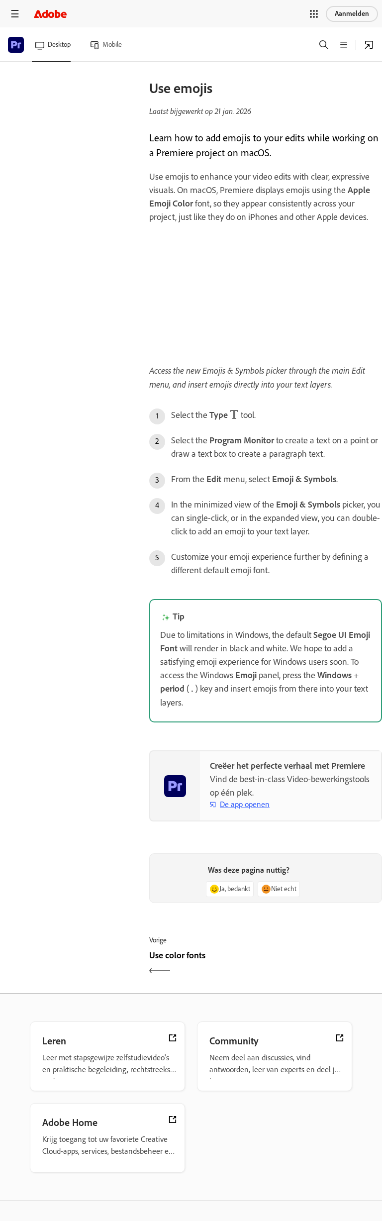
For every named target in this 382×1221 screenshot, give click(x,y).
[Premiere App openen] (369, 45)
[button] (314, 14)
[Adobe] (50, 13)
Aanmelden (352, 13)
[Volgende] (325, 964)
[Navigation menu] (15, 13)
